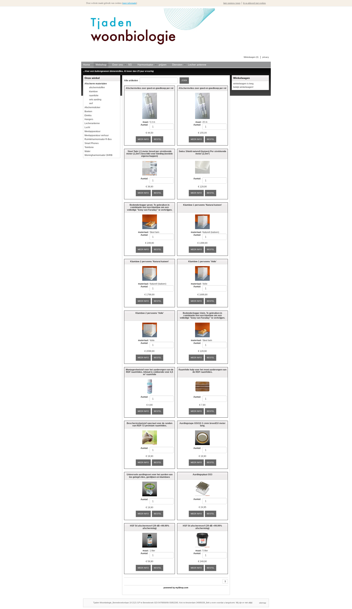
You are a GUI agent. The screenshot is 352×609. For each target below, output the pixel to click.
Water (87, 151)
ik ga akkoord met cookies (254, 3)
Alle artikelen (131, 80)
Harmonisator (145, 64)
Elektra (88, 115)
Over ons (117, 64)
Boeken (88, 111)
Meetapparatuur (92, 131)
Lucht (87, 127)
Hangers (89, 119)
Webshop (101, 64)
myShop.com (181, 587)
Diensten (177, 64)
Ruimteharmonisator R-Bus (98, 139)
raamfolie (93, 95)
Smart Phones (92, 143)
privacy (265, 57)
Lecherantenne (92, 123)
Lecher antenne (197, 64)
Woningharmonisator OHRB (98, 155)
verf (91, 103)
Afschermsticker (92, 107)
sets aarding (95, 99)
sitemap (262, 603)
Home (86, 64)
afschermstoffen (97, 87)
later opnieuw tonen (231, 3)
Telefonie (89, 147)
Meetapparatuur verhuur (97, 135)
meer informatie (129, 3)
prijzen (162, 64)
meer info (143, 139)
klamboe (93, 91)
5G (130, 64)
